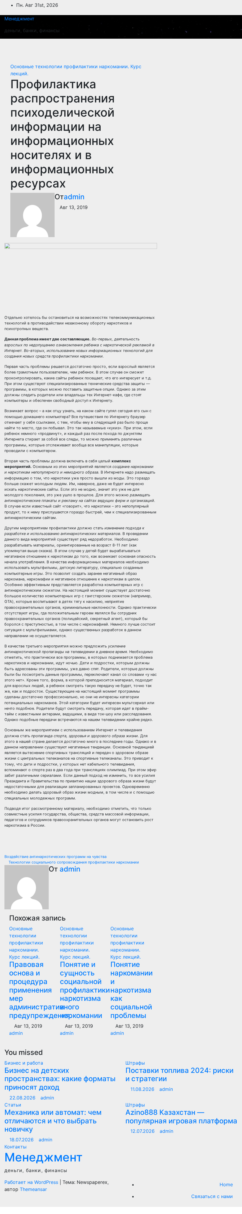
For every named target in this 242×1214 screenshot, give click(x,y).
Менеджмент (19, 19)
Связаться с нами (212, 1196)
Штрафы (135, 1063)
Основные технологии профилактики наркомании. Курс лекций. (26, 943)
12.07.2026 (143, 1131)
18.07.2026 (22, 1140)
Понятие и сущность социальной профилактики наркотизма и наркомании (85, 990)
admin (74, 196)
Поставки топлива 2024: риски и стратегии (179, 1074)
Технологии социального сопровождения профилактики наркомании (73, 862)
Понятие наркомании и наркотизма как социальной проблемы (131, 990)
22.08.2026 (23, 1098)
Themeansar (33, 1189)
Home (226, 1184)
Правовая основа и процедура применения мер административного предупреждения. (44, 990)
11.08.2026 (143, 1089)
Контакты (15, 1147)
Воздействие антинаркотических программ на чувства (56, 856)
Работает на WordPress (32, 1182)
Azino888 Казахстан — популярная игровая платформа (181, 1116)
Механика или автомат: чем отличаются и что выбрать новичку (53, 1121)
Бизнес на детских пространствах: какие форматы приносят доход (60, 1079)
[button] (205, 48)
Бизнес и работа (23, 1063)
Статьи (12, 1105)
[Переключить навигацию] (226, 47)
